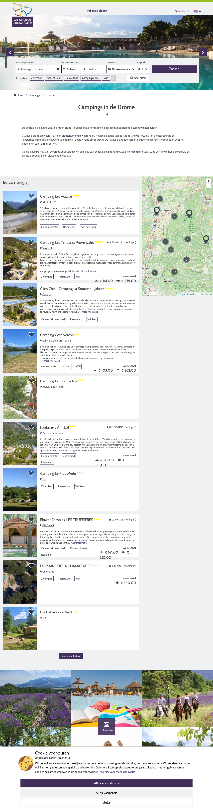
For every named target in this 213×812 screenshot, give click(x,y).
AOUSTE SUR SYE (53, 386)
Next (203, 52)
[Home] (22, 9)
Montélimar (134, 151)
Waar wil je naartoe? (25, 62)
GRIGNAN (48, 525)
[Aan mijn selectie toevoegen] (31, 196)
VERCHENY (49, 202)
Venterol (47, 248)
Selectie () (182, 11)
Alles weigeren (106, 793)
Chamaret (48, 571)
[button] (165, 241)
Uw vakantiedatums (70, 62)
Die (44, 479)
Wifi (106, 78)
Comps (46, 294)
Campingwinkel (90, 78)
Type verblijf (111, 62)
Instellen (106, 802)
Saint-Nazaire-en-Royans (56, 340)
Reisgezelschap (143, 62)
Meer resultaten (71, 656)
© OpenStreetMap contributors (194, 294)
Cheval (135, 135)
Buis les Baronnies (52, 433)
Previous (10, 52)
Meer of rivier (54, 78)
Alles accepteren (106, 783)
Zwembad (36, 78)
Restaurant (72, 78)
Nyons (86, 139)
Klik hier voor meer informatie (117, 771)
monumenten (73, 135)
